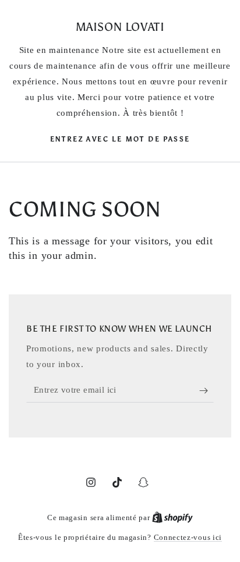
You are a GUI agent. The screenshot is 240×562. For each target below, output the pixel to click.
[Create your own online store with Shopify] (172, 517)
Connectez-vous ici (188, 537)
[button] (120, 138)
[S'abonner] (206, 391)
